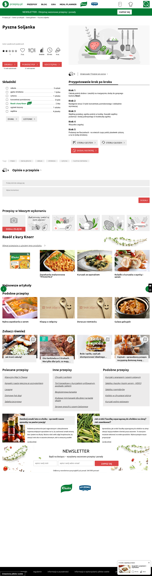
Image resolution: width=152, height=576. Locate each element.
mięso (12, 161)
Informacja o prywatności (58, 571)
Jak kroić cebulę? (13, 357)
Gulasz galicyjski (123, 321)
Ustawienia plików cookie (12, 574)
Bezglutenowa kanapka (66, 392)
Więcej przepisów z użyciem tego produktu (22, 246)
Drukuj (8, 64)
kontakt (24, 571)
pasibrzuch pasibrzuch (15, 44)
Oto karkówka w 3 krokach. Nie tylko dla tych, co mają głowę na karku (56, 360)
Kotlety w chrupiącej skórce (118, 395)
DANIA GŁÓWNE (26, 161)
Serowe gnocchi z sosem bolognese (71, 406)
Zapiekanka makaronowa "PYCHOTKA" (52, 275)
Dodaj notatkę (85, 150)
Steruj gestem (85, 142)
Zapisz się (106, 463)
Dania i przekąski (18, 17)
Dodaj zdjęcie (14, 229)
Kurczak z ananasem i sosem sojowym (123, 377)
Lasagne (8, 389)
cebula (39, 161)
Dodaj (144, 200)
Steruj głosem (114, 142)
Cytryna (64, 161)
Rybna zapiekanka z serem (15, 321)
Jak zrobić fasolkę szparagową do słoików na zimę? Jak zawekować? (120, 420)
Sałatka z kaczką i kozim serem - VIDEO (123, 383)
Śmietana (51, 161)
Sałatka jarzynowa (13, 401)
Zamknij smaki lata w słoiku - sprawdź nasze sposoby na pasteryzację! (42, 420)
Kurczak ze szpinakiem (88, 274)
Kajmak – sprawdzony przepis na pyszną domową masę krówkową (132, 359)
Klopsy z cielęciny (48, 321)
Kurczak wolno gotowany (117, 401)
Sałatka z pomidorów (115, 389)
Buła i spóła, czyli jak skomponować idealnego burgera (92, 355)
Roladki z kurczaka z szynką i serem (129, 275)
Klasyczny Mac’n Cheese (16, 377)
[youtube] (150, 286)
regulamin (37, 571)
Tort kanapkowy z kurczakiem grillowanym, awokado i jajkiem (75, 384)
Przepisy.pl (6, 17)
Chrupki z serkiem (63, 377)
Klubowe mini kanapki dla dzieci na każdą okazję (74, 399)
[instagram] (150, 290)
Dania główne (31, 17)
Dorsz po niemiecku (87, 321)
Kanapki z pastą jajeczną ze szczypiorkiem (24, 383)
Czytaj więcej (31, 442)
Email (11, 119)
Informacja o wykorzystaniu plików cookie (92, 571)
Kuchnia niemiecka (80, 161)
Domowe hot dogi (13, 395)
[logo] (12, 4)
